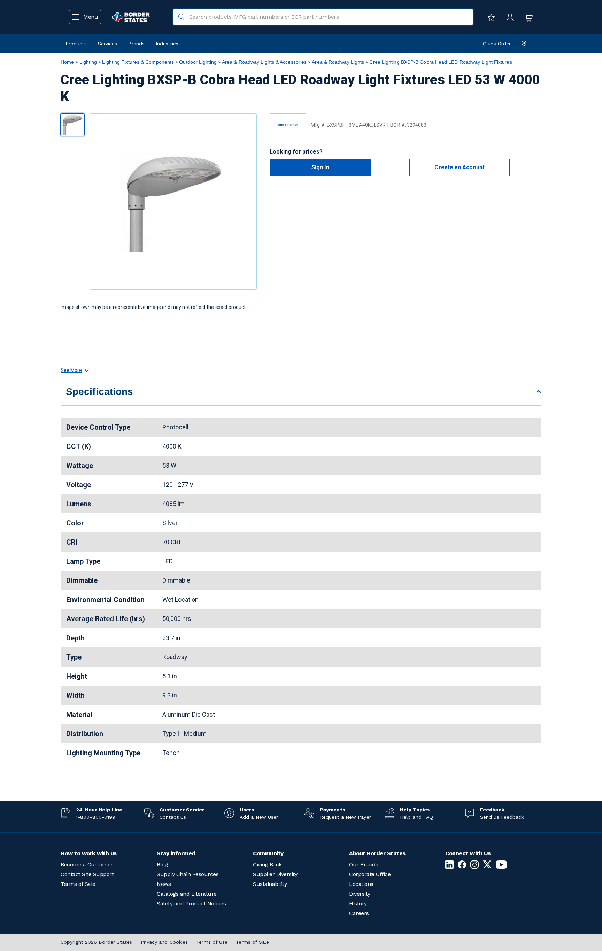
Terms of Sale (78, 884)
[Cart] (527, 17)
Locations (361, 884)
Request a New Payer (345, 817)
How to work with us (89, 853)
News (164, 884)
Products (76, 43)
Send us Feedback (502, 817)
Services (107, 43)
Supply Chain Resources (187, 874)
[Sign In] (508, 17)
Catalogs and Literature (187, 893)
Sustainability (270, 884)
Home (67, 62)
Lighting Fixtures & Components (138, 62)
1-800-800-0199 (95, 817)
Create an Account (459, 167)
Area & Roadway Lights (338, 62)
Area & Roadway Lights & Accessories (264, 62)
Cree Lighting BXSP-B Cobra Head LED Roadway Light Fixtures (440, 62)
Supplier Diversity (275, 874)
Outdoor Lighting (197, 62)
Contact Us (173, 817)
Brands (136, 43)
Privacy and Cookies (164, 942)
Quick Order (497, 43)
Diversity (359, 893)
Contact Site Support (87, 874)
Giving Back (267, 864)
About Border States (377, 853)
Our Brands (363, 864)
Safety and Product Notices (191, 903)
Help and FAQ (416, 817)
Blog (162, 864)
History (358, 903)
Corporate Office (370, 874)
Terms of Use (211, 942)
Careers (359, 913)
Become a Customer (87, 864)
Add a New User (259, 817)
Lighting (88, 62)
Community (268, 853)
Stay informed (176, 853)
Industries (167, 43)
